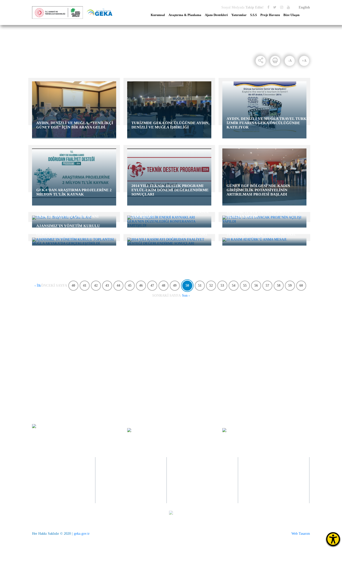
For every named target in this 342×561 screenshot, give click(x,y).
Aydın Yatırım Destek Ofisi (222, 329)
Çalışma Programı (45, 356)
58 (278, 285)
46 (141, 285)
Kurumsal (158, 15)
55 (245, 285)
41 (84, 285)
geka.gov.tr (82, 533)
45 (129, 285)
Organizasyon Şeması (47, 403)
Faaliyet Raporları (45, 342)
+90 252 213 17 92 (265, 487)
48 (163, 285)
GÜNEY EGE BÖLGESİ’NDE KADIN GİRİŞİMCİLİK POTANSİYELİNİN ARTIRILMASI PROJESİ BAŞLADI (258, 190)
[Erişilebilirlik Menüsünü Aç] (333, 539)
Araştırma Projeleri (102, 349)
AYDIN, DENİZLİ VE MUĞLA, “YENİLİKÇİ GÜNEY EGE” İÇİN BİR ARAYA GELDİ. (74, 125)
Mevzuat (38, 363)
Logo (36, 369)
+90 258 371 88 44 (49, 434)
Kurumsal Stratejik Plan (106, 363)
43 (107, 285)
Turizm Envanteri (101, 356)
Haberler (60, 53)
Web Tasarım (300, 533)
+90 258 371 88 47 (52, 498)
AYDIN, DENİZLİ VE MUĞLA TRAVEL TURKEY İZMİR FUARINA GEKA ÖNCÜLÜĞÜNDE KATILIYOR (269, 123)
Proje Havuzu (270, 15)
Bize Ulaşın (291, 15)
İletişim (265, 329)
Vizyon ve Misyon (45, 329)
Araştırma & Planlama (184, 15)
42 (96, 285)
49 (175, 285)
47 (152, 285)
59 (290, 285)
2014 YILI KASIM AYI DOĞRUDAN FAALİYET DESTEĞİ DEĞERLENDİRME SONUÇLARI (172, 232)
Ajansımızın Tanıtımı (47, 336)
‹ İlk (38, 285)
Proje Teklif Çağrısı (160, 329)
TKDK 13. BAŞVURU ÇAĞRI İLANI (67, 216)
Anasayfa (40, 53)
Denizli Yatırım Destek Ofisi (223, 336)
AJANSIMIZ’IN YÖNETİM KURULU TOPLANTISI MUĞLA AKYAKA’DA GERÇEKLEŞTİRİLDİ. (68, 230)
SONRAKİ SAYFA (166, 295)
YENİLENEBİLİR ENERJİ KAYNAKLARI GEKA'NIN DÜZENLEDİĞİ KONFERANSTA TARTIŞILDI (169, 212)
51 (200, 285)
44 (118, 285)
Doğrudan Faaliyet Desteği (165, 336)
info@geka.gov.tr (253, 430)
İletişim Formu (271, 336)
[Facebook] (268, 7)
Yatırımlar (239, 15)
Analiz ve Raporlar (102, 342)
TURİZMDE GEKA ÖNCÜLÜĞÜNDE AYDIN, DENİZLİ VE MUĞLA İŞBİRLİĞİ (170, 125)
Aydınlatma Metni (45, 376)
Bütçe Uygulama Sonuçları (51, 349)
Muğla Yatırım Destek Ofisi (222, 342)
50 (187, 285)
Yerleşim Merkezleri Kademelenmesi (103, 372)
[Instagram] (281, 7)
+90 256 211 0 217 (123, 487)
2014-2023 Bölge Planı (105, 336)
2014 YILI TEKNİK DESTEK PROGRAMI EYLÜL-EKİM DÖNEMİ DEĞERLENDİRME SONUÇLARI (170, 190)
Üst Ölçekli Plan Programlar (109, 329)
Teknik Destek (156, 349)
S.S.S (253, 15)
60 (301, 285)
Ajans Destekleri (216, 15)
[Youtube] (288, 7)
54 (233, 285)
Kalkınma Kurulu (44, 390)
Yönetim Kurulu (43, 383)
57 (267, 285)
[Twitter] (274, 7)
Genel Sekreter (42, 397)
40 (73, 285)
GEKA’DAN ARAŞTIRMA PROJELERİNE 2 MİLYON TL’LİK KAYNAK (74, 192)
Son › (186, 295)
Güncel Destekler (158, 342)
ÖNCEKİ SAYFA (54, 285)
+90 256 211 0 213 (123, 494)
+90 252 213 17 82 (266, 494)
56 (256, 285)
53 (222, 285)
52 (211, 285)
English (304, 7)
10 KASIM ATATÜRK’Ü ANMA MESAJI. (261, 234)
